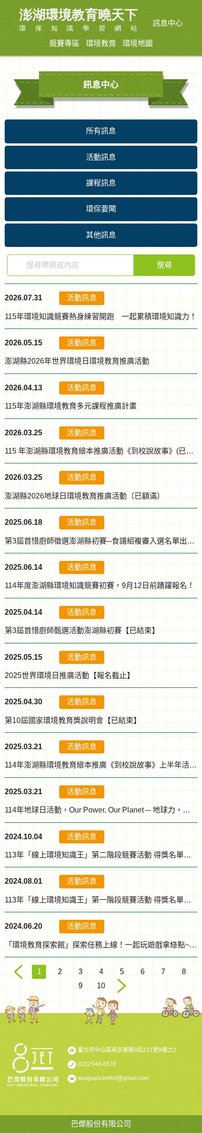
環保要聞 (101, 209)
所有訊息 (101, 131)
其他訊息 (101, 235)
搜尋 (164, 265)
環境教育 (101, 43)
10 (101, 986)
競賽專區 (64, 43)
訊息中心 (168, 23)
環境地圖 (138, 43)
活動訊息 (101, 157)
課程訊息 (101, 183)
